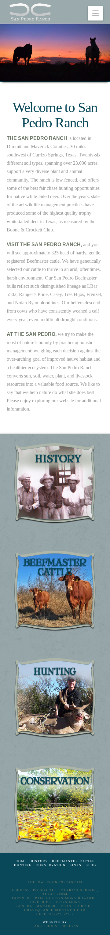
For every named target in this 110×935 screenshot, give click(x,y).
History (39, 861)
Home (21, 861)
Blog (91, 865)
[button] (95, 13)
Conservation (51, 865)
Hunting (23, 865)
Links (76, 865)
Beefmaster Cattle (73, 861)
